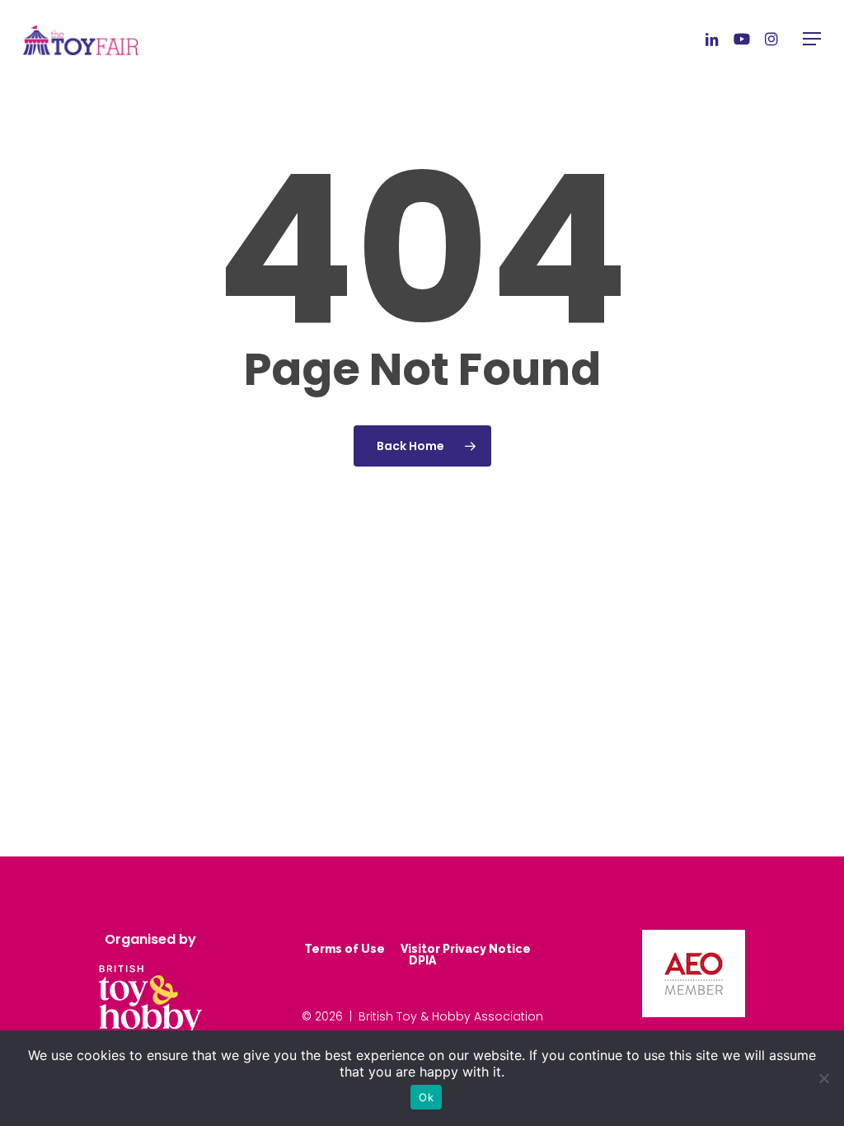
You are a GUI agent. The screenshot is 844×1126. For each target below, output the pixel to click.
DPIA (422, 960)
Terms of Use (344, 948)
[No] (823, 1078)
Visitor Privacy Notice (466, 948)
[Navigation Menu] (812, 38)
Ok (426, 1097)
